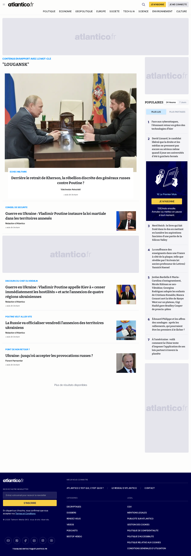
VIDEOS (70, 524)
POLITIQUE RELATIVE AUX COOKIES (144, 542)
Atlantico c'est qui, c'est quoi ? (85, 488)
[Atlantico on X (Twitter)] (16, 540)
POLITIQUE (49, 11)
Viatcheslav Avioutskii (71, 189)
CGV (129, 506)
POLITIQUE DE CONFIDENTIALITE (142, 530)
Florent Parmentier (14, 360)
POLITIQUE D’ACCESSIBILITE (140, 536)
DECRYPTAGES (74, 506)
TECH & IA (129, 11)
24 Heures (171, 102)
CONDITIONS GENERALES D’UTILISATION (146, 548)
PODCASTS (72, 530)
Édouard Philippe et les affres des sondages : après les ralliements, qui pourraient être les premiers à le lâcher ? (168, 324)
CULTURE (181, 11)
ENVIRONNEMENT (162, 11)
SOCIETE (115, 11)
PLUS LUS (156, 112)
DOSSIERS (71, 512)
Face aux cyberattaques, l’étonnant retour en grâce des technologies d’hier (168, 125)
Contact (150, 488)
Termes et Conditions (25, 513)
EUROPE (101, 11)
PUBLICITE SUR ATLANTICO (140, 518)
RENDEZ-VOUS (74, 518)
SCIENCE (143, 11)
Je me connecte (178, 4)
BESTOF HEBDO (74, 536)
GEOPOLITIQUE (84, 11)
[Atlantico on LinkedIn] (34, 540)
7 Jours (182, 102)
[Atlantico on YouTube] (51, 540)
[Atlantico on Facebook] (25, 540)
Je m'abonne (166, 201)
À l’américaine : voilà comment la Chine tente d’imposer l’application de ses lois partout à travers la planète (168, 346)
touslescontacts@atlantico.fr (30, 549)
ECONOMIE (65, 11)
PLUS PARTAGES (177, 112)
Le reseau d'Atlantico (124, 488)
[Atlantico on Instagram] (42, 540)
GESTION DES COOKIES (138, 524)
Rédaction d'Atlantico (15, 223)
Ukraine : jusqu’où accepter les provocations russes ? (49, 356)
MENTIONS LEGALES (137, 512)
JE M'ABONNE (157, 4)
